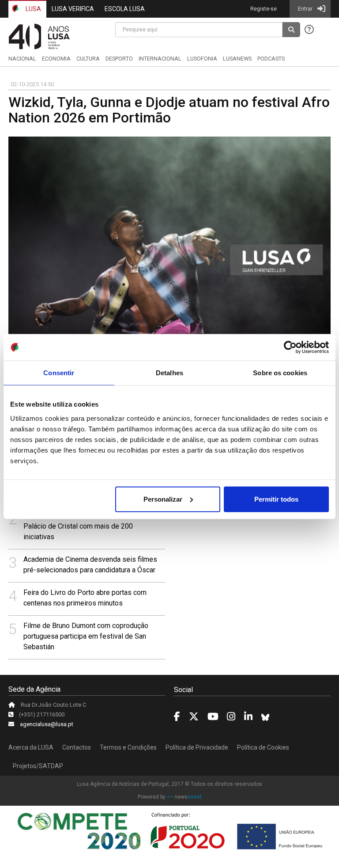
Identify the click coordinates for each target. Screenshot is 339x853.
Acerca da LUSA (30, 747)
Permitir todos (276, 499)
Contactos (76, 747)
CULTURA (88, 58)
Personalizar (162, 499)
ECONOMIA (56, 58)
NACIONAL (22, 58)
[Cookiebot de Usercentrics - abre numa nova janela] (290, 347)
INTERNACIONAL (160, 58)
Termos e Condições (128, 747)
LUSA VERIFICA (73, 8)
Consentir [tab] (58, 373)
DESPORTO (119, 58)
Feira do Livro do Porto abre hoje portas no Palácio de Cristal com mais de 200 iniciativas (89, 526)
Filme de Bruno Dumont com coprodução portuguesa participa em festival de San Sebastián (85, 636)
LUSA (32, 8)
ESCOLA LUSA (125, 8)
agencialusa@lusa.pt (46, 724)
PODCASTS (271, 58)
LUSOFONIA (202, 58)
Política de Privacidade (197, 747)
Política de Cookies (263, 747)
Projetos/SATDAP (38, 765)
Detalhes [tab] (169, 373)
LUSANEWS (237, 58)
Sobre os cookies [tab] (280, 373)
